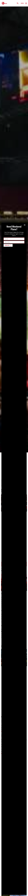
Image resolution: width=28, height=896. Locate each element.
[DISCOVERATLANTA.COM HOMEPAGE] (4, 3)
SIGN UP (7, 245)
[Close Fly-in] (24, 225)
